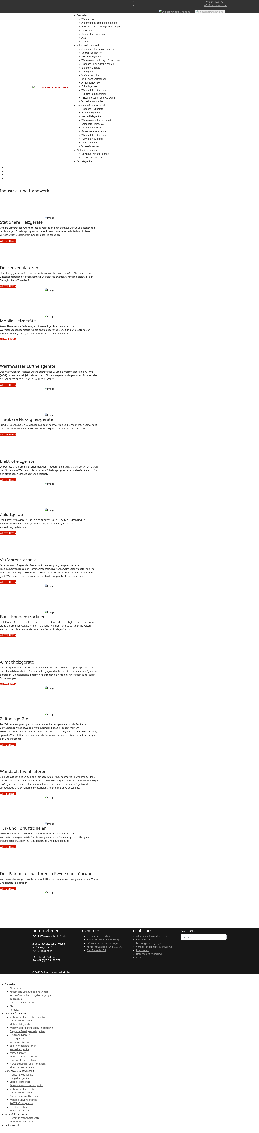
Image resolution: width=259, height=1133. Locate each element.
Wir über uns (88, 19)
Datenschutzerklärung (93, 34)
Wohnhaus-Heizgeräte (93, 157)
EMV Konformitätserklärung (103, 939)
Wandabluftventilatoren (93, 90)
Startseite (82, 15)
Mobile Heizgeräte (91, 56)
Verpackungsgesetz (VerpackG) (154, 946)
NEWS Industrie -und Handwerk (98, 97)
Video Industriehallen (92, 101)
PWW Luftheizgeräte (92, 139)
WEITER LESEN (8, 241)
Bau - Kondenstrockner (93, 79)
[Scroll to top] (1, 1131)
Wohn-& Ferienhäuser (88, 150)
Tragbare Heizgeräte (92, 109)
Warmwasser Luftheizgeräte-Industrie (101, 60)
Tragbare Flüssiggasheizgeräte (98, 64)
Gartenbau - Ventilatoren (94, 131)
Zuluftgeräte (87, 71)
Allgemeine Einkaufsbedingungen (99, 23)
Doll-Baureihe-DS (96, 950)
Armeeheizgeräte (90, 82)
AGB (83, 38)
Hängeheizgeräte (90, 112)
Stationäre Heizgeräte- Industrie (98, 49)
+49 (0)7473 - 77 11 (216, 1)
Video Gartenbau (90, 146)
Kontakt (85, 41)
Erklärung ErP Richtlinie (100, 936)
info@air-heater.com (215, 5)
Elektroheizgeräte (90, 67)
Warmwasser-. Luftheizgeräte (96, 120)
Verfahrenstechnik (91, 75)
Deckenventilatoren (91, 52)
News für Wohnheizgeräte (95, 154)
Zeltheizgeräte (89, 86)
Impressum (87, 30)
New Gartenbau (89, 142)
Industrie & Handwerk (88, 45)
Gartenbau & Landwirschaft (91, 105)
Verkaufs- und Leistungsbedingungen (101, 26)
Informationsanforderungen (103, 943)
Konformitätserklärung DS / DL (104, 946)
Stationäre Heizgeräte (93, 124)
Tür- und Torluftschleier (93, 94)
